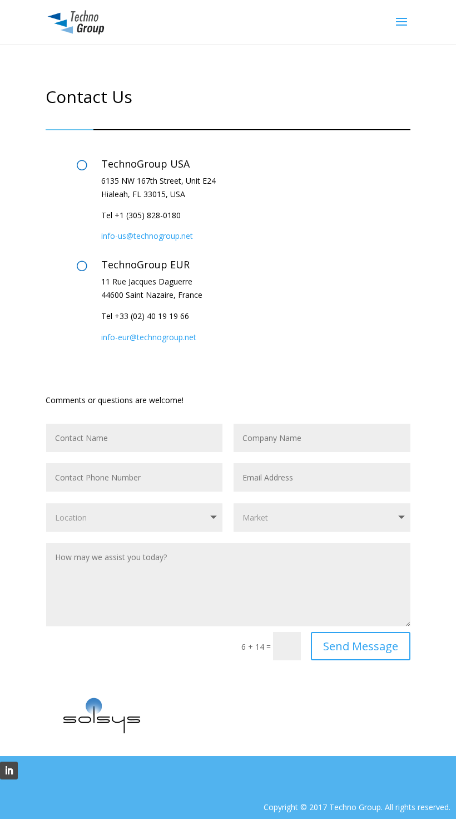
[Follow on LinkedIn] (9, 770)
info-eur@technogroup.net (148, 337)
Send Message (360, 646)
